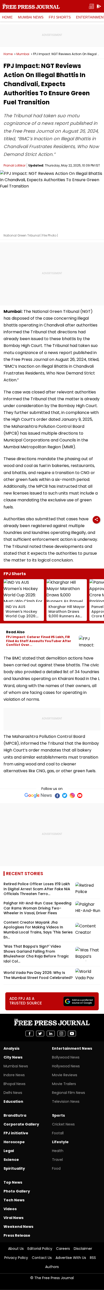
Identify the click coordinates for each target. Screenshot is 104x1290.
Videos (10, 1208)
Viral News (13, 1217)
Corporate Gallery (21, 1124)
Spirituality (14, 1168)
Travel (57, 1159)
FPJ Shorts (60, 17)
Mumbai (22, 54)
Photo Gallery (17, 1191)
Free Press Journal (31, 6)
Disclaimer (83, 1248)
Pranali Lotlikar (14, 165)
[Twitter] (64, 795)
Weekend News (18, 1226)
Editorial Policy (40, 1248)
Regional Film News (68, 1092)
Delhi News (13, 1092)
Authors (52, 1266)
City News (13, 1057)
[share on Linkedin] (51, 1033)
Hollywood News (66, 1066)
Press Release (17, 1235)
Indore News (14, 1074)
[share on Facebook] (29, 1033)
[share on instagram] (61, 1033)
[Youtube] (79, 795)
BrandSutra (15, 1115)
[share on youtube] (72, 1033)
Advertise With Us (71, 1257)
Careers (63, 1248)
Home (7, 17)
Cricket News (63, 1124)
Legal (9, 1150)
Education (13, 1101)
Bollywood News (66, 1057)
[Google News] (38, 795)
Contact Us (42, 1257)
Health (57, 1150)
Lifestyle (60, 1141)
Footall (58, 1133)
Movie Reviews (64, 1074)
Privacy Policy (16, 1257)
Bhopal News (14, 1083)
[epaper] (91, 6)
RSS (93, 1257)
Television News (66, 1101)
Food (56, 1168)
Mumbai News (30, 17)
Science (11, 1159)
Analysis (11, 1048)
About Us (16, 1248)
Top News (13, 1182)
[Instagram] (72, 795)
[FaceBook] (57, 795)
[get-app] (98, 6)
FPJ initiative (16, 1133)
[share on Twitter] (40, 1033)
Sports (58, 1115)
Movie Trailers (64, 1083)
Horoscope (14, 1141)
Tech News (14, 1200)
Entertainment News (72, 1048)
